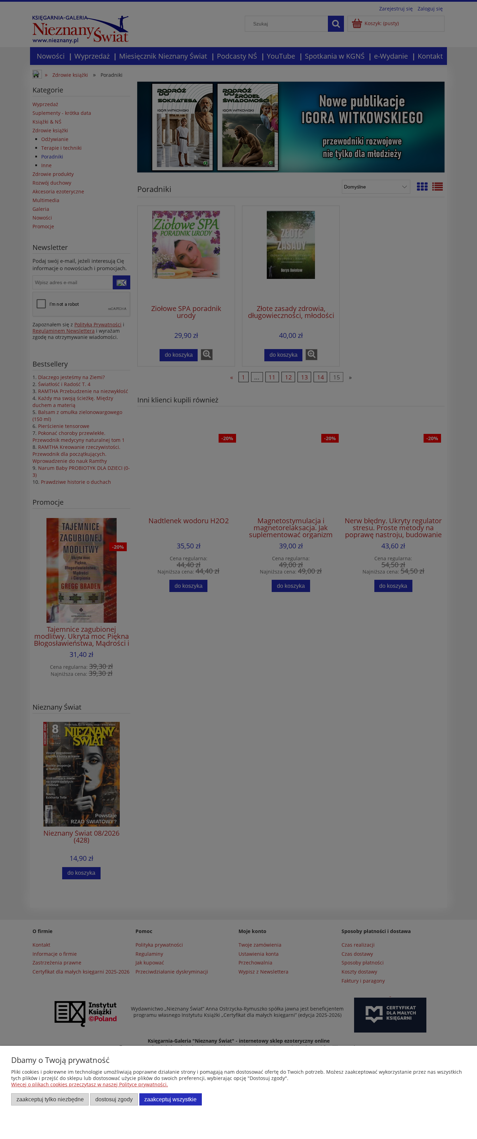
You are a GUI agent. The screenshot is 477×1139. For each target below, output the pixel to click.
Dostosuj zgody (114, 1099)
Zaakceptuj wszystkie (170, 1099)
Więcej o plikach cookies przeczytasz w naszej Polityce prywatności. (89, 1084)
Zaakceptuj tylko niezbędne (50, 1099)
